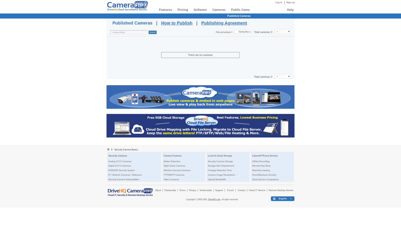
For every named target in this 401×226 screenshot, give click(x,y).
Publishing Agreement (224, 23)
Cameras (219, 9)
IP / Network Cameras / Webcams (125, 175)
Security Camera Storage (220, 161)
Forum (230, 190)
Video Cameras (171, 179)
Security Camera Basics (126, 149)
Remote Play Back (261, 165)
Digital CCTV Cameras (119, 165)
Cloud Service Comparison (265, 179)
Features (165, 9)
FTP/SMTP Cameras (174, 175)
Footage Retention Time (220, 170)
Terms (182, 190)
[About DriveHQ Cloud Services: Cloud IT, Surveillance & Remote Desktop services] (130, 191)
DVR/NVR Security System (121, 170)
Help (290, 9)
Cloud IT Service (257, 190)
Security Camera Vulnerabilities (123, 179)
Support (219, 190)
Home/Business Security (264, 175)
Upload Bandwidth (217, 179)
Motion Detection (172, 161)
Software (200, 9)
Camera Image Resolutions (221, 175)
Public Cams (240, 9)
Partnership (170, 190)
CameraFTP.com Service (265, 155)
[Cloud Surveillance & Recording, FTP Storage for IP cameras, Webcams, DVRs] (127, 6)
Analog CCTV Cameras (120, 161)
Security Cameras (117, 155)
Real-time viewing (261, 170)
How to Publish (177, 23)
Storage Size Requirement (221, 165)
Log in (278, 2)
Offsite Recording (260, 161)
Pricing (182, 9)
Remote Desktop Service (281, 190)
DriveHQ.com (214, 199)
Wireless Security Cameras (177, 170)
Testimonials (206, 190)
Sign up (290, 2)
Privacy (192, 190)
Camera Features (173, 155)
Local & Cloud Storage (220, 155)
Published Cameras (239, 16)
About (158, 190)
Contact (241, 190)
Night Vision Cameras (174, 165)
